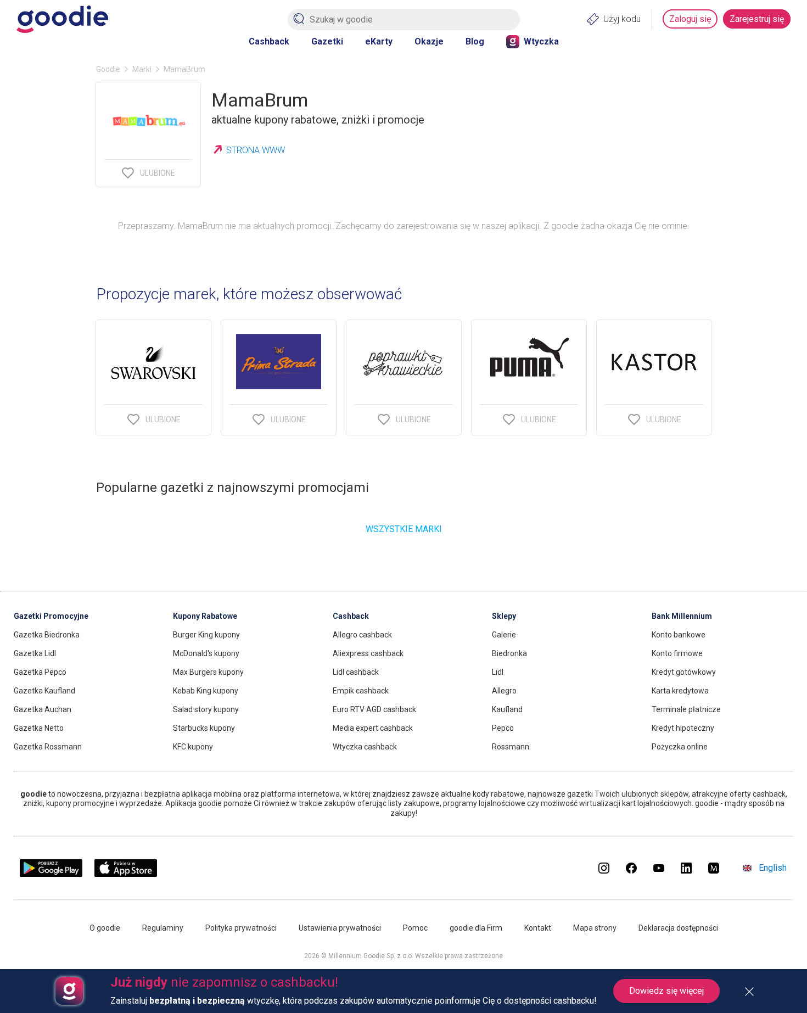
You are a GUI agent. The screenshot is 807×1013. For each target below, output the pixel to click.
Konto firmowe (677, 653)
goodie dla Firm (476, 928)
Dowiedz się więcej (666, 991)
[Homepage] (62, 19)
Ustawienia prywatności (340, 928)
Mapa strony (595, 928)
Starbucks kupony (204, 728)
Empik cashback (361, 690)
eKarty (379, 41)
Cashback (269, 41)
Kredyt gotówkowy (684, 672)
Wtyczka (541, 41)
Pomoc (415, 928)
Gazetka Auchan (42, 709)
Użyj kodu (622, 19)
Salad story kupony (206, 709)
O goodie (104, 928)
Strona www (255, 150)
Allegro (504, 690)
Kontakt (537, 928)
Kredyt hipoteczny (683, 728)
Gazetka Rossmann (48, 746)
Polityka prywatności (241, 928)
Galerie (504, 634)
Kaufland (507, 709)
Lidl (497, 672)
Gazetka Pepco (40, 672)
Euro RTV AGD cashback (374, 709)
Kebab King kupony (205, 690)
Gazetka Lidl (35, 653)
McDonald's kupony (206, 653)
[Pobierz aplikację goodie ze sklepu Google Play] (51, 874)
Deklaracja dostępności (678, 928)
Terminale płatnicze (686, 709)
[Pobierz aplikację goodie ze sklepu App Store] (126, 874)
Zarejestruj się (757, 19)
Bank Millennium (682, 616)
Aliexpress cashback (368, 653)
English (773, 868)
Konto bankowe (678, 634)
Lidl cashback (356, 672)
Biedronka (509, 653)
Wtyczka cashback (365, 746)
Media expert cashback (373, 728)
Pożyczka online (680, 746)
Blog (475, 41)
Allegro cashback (362, 634)
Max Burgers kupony (208, 672)
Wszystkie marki (404, 529)
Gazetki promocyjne (51, 616)
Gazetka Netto (39, 728)
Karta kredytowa (680, 690)
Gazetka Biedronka (47, 634)
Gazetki (327, 41)
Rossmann (510, 746)
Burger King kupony (206, 634)
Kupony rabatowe (205, 616)
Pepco (503, 728)
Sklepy (504, 616)
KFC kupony (193, 746)
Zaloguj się (690, 19)
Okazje (429, 41)
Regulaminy (162, 928)
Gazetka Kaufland (44, 690)
